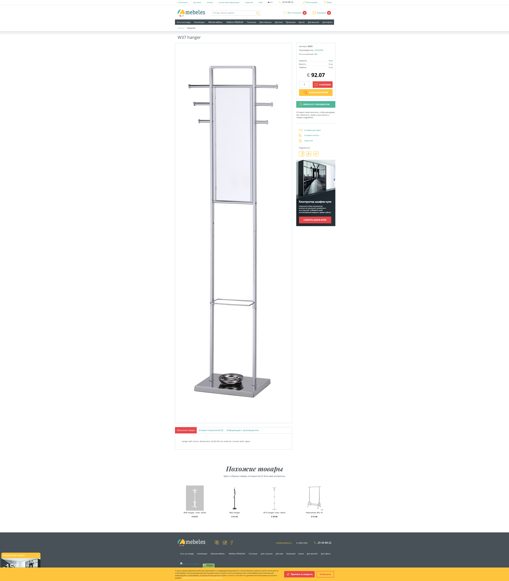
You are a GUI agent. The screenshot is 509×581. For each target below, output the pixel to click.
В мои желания (318, 92)
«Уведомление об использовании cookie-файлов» (202, 578)
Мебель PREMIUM (235, 22)
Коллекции (199, 22)
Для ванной (313, 22)
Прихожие (291, 22)
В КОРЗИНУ (325, 84)
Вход (329, 2)
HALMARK (319, 50)
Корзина (321, 13)
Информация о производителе (243, 430)
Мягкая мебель (215, 22)
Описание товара (186, 430)
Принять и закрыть (302, 574)
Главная (181, 28)
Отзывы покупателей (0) (211, 430)
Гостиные (251, 22)
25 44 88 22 (287, 2)
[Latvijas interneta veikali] (208, 565)
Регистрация (311, 2)
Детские (278, 22)
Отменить (325, 574)
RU (271, 2)
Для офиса (327, 22)
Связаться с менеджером (316, 104)
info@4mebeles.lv (284, 543)
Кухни (302, 22)
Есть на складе (183, 22)
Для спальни (265, 22)
